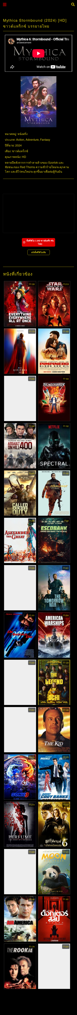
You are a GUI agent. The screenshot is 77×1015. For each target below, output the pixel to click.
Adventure (32, 139)
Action (20, 139)
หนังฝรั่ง (23, 134)
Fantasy (45, 139)
